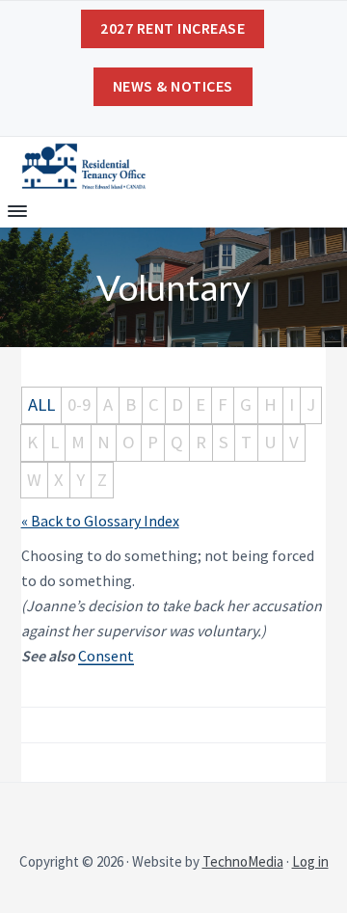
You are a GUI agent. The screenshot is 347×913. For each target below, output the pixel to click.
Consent (106, 655)
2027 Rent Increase (172, 28)
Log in (310, 861)
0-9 (79, 404)
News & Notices (173, 85)
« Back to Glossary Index (100, 520)
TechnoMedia (242, 861)
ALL (41, 404)
